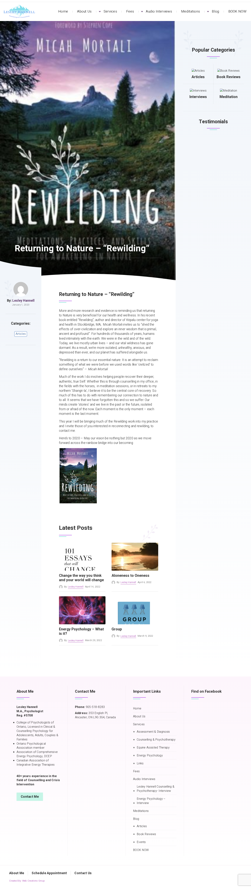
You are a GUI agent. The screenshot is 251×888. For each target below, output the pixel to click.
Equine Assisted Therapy (153, 748)
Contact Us (83, 873)
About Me (16, 873)
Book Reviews (229, 77)
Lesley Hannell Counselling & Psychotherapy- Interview (155, 789)
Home (63, 11)
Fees (130, 11)
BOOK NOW (237, 11)
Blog (215, 11)
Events (141, 842)
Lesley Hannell (23, 300)
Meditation (229, 97)
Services (110, 11)
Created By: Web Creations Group (27, 880)
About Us (84, 11)
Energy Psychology (150, 755)
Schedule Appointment (49, 873)
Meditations (190, 11)
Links (140, 763)
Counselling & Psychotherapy (156, 740)
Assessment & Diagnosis (153, 732)
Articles (21, 334)
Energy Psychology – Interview (151, 801)
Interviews (198, 97)
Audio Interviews (159, 11)
